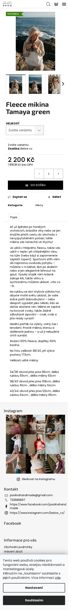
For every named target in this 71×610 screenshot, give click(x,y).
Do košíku (38, 185)
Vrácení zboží (13, 551)
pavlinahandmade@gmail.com (31, 495)
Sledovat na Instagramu (38, 479)
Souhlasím (34, 600)
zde (58, 577)
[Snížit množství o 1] (39, 173)
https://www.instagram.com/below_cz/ (37, 513)
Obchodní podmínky (18, 547)
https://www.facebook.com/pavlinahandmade (38, 506)
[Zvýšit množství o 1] (58, 173)
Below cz (26, 149)
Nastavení (34, 587)
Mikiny (39, 205)
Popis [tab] (13, 217)
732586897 (17, 500)
